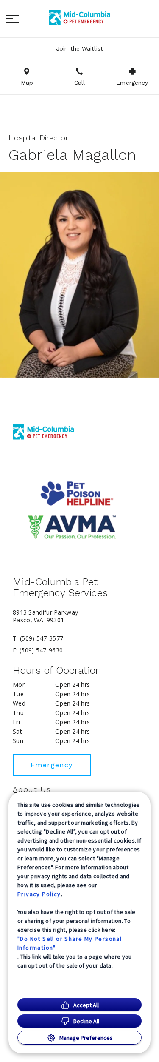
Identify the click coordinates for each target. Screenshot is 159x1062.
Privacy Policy (39, 894)
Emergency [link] (52, 765)
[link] (79, 17)
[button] (12, 19)
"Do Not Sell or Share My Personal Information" (69, 943)
